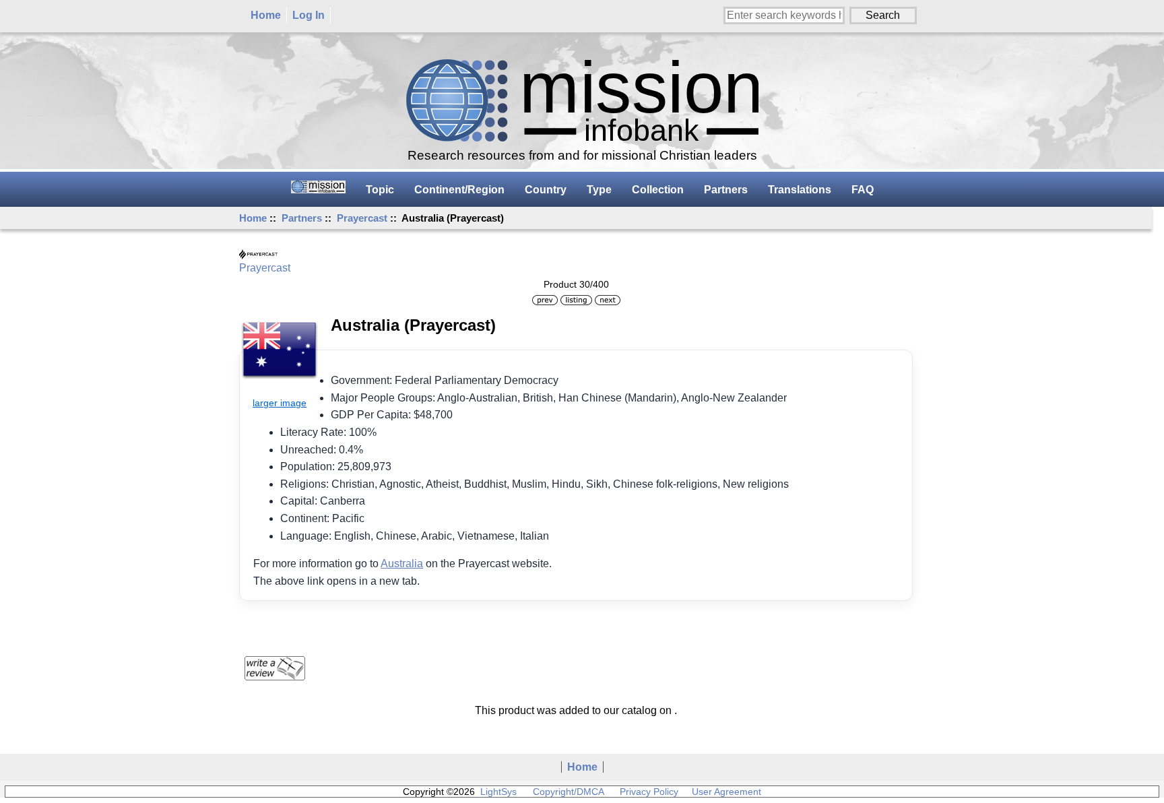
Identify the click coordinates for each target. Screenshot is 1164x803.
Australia (402, 563)
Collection (658, 189)
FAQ (862, 189)
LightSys (498, 791)
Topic (380, 189)
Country (546, 189)
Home (266, 15)
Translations (799, 189)
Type (599, 189)
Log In (308, 15)
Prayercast (362, 218)
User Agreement (726, 791)
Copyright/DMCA (568, 791)
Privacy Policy (649, 791)
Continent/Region (459, 189)
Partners (302, 218)
